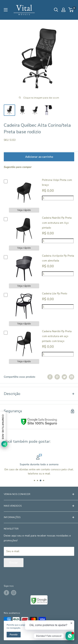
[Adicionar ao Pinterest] (57, 377)
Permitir (14, 634)
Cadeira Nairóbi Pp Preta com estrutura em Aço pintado (57, 222)
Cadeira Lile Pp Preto (54, 293)
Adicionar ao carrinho (39, 157)
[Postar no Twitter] (64, 377)
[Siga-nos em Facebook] (6, 592)
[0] (71, 10)
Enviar (13, 562)
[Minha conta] (63, 10)
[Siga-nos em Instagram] (13, 592)
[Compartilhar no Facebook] (50, 377)
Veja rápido (24, 210)
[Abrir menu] (6, 9)
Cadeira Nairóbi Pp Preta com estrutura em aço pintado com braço (57, 336)
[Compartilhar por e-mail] (71, 377)
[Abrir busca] (56, 10)
